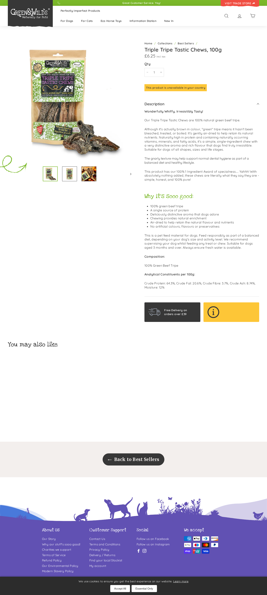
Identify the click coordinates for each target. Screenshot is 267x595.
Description (154, 104)
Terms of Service (53, 555)
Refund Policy (52, 560)
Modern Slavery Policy (57, 571)
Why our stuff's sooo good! (61, 544)
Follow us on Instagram (153, 544)
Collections (165, 43)
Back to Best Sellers (136, 459)
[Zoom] (69, 101)
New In (168, 21)
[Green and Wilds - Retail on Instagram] (144, 551)
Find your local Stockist (105, 560)
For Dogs (67, 21)
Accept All (120, 588)
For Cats (87, 21)
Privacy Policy (99, 549)
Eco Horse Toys (111, 21)
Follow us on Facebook (153, 539)
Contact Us (97, 539)
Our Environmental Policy (60, 566)
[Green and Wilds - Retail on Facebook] (139, 551)
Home (148, 43)
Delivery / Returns (102, 555)
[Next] (128, 174)
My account (97, 566)
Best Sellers (186, 43)
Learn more (180, 581)
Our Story (49, 539)
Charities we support (56, 549)
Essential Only (144, 588)
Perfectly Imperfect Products (80, 11)
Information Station (143, 21)
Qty (147, 64)
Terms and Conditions (104, 544)
